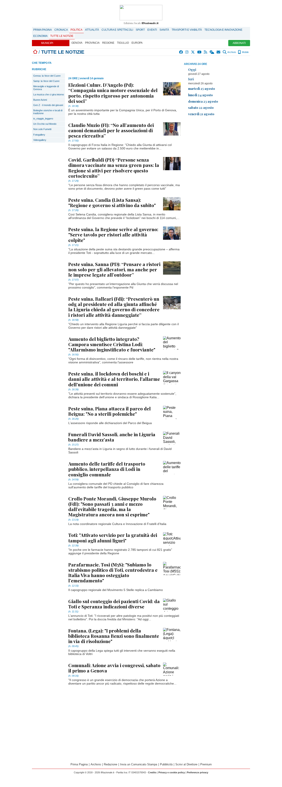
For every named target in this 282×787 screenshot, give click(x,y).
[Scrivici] (219, 52)
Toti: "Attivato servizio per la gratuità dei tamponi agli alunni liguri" (112, 537)
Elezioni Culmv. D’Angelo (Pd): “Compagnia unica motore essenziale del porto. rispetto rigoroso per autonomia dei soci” (113, 93)
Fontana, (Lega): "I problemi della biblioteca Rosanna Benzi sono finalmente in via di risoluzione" (113, 635)
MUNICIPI (47, 43)
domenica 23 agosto (203, 101)
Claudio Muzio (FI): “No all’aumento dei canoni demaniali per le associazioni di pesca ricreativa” (111, 130)
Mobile (245, 52)
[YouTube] (199, 52)
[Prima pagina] (35, 52)
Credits (152, 772)
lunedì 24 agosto (200, 95)
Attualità (92, 29)
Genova (76, 42)
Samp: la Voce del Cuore (46, 81)
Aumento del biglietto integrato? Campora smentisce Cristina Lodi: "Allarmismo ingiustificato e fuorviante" (111, 344)
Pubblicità (166, 764)
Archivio (231, 52)
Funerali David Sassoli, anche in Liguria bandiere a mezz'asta (111, 437)
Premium (206, 764)
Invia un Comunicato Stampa (138, 764)
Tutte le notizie (61, 36)
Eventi (152, 29)
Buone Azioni (40, 99)
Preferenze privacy (197, 772)
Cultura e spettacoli (117, 29)
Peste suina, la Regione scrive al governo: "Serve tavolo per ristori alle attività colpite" (113, 234)
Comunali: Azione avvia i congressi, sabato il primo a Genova (114, 668)
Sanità (164, 29)
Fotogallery (39, 134)
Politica (76, 29)
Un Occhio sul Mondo (44, 124)
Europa (137, 42)
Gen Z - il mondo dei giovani (48, 105)
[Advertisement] (217, 150)
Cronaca (61, 29)
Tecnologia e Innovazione (223, 29)
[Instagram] (187, 52)
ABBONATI (239, 43)
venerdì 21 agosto (201, 114)
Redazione (110, 764)
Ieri (191, 79)
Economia (40, 36)
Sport (140, 29)
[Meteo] (212, 52)
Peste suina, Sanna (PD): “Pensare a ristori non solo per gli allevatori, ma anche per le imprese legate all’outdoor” (114, 269)
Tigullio (123, 42)
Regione (108, 42)
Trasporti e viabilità (187, 29)
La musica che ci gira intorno (48, 94)
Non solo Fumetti (42, 129)
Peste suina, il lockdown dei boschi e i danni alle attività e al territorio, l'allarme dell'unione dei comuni (114, 378)
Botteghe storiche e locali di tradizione (47, 112)
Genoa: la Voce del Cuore (47, 75)
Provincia (92, 42)
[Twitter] (193, 52)
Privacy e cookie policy (171, 772)
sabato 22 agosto (201, 107)
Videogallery (39, 140)
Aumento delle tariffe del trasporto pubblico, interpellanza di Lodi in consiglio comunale (106, 468)
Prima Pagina (42, 29)
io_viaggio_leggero (43, 118)
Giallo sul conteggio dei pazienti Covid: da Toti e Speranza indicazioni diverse (114, 604)
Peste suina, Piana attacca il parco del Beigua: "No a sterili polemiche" (109, 411)
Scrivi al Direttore (186, 764)
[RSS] (206, 52)
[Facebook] (181, 52)
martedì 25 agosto (201, 88)
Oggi (192, 69)
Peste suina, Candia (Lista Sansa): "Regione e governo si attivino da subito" (112, 202)
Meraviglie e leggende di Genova (46, 88)
